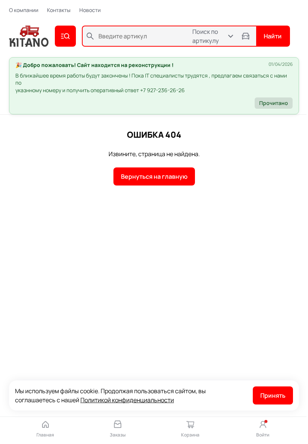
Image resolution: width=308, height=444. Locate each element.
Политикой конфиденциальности (127, 400)
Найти (273, 36)
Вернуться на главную (154, 176)
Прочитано (273, 102)
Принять (272, 395)
